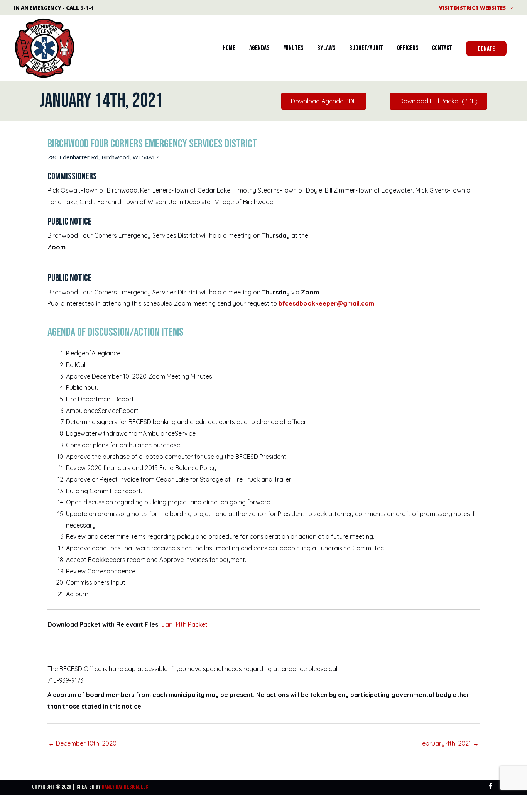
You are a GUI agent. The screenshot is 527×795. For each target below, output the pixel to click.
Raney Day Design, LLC (125, 787)
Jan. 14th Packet (184, 624)
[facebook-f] (491, 786)
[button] (486, 48)
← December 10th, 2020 (82, 743)
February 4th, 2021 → (449, 743)
